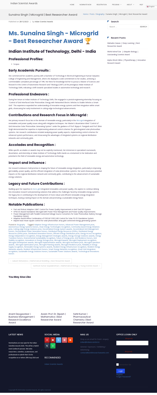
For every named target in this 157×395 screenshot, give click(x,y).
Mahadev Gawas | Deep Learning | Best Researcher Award (123, 44)
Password (124, 351)
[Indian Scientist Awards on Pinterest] (64, 340)
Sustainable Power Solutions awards (62, 251)
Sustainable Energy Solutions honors (33, 251)
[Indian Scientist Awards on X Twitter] (58, 340)
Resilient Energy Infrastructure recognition (69, 247)
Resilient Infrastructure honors (36, 249)
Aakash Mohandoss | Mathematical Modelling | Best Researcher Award (41, 261)
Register (119, 374)
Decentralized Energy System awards (57, 229)
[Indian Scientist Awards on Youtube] (52, 340)
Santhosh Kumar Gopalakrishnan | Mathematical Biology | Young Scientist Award (65, 266)
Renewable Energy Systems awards (38, 247)
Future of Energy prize (65, 238)
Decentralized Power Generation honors (31, 231)
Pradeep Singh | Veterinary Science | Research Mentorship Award (84, 318)
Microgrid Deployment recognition (82, 240)
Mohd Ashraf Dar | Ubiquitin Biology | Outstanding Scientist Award (122, 53)
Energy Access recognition (90, 233)
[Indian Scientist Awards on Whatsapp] (52, 346)
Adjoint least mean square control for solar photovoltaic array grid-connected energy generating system (54, 220)
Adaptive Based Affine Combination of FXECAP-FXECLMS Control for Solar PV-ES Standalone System (53, 218)
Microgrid (80, 120)
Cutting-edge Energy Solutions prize (27, 229)
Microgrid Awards (61, 240)
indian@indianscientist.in (89, 342)
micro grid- (37, 189)
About (129, 5)
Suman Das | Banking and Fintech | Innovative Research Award (55, 316)
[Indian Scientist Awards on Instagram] (47, 340)
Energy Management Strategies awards (51, 236)
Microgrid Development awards (21, 242)
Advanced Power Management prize (79, 224)
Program (115, 5)
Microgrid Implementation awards (48, 242)
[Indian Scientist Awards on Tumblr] (47, 346)
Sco (14, 64)
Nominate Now (85, 5)
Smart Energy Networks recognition (63, 249)
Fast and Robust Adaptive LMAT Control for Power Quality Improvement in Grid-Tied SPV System (52, 209)
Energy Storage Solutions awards (81, 236)
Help (141, 5)
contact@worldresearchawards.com (94, 352)
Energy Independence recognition (22, 236)
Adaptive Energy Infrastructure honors (49, 224)
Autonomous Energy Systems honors (23, 227)
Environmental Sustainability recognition (39, 238)
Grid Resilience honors (83, 238)
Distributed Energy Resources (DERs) (63, 231)
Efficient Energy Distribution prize (66, 233)
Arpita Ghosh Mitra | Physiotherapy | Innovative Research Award (126, 61)
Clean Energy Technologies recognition (54, 227)
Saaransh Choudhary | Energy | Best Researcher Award (22, 316)
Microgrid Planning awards (49, 244)
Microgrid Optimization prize (27, 244)
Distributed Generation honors (40, 233)
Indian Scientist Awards (24, 3)
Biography (100, 14)
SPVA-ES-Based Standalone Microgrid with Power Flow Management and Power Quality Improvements (54, 212)
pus (17, 64)
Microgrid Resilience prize (71, 244)
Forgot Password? (123, 376)
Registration (102, 5)
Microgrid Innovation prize (72, 242)
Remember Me (125, 364)
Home (72, 5)
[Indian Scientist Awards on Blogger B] (70, 340)
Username (124, 338)
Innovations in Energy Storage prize (39, 240)
